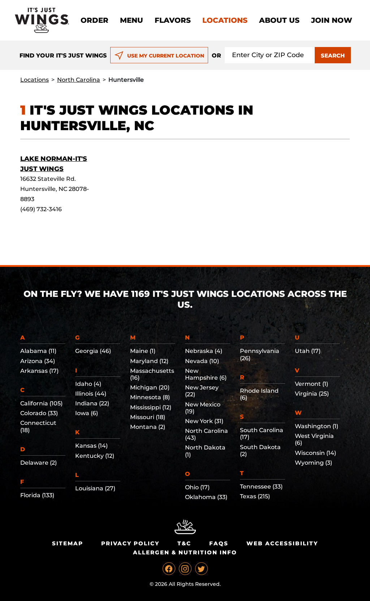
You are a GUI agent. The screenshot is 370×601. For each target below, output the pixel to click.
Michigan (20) (149, 387)
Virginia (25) (312, 393)
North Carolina (78, 79)
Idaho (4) (88, 383)
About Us (279, 20)
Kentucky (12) (94, 455)
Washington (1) (316, 426)
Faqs (218, 543)
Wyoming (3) (313, 462)
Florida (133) (37, 495)
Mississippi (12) (150, 407)
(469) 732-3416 (41, 209)
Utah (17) (307, 351)
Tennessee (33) (261, 486)
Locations (225, 20)
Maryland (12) (149, 361)
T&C (184, 543)
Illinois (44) (90, 393)
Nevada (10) (202, 361)
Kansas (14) (91, 445)
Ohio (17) (197, 487)
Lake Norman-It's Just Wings (53, 164)
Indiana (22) (92, 403)
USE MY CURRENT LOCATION (165, 55)
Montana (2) (147, 426)
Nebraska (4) (203, 351)
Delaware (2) (38, 462)
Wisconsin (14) (315, 452)
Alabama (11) (38, 351)
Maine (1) (142, 351)
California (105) (41, 403)
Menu (131, 20)
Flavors (173, 20)
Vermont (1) (311, 383)
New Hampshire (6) (206, 374)
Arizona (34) (37, 361)
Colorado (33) (39, 413)
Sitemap (67, 543)
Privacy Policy (130, 543)
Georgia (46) (93, 351)
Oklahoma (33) (206, 497)
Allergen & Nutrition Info (185, 552)
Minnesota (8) (150, 397)
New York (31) (204, 421)
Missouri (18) (147, 417)
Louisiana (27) (95, 488)
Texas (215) (255, 496)
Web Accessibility (282, 543)
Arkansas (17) (39, 370)
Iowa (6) (86, 413)
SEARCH (333, 55)
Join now (331, 20)
